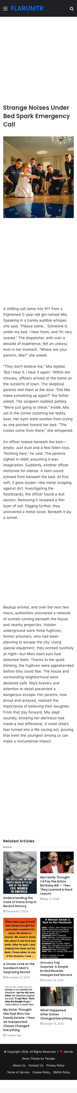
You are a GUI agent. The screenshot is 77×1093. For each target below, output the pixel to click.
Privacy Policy (55, 1065)
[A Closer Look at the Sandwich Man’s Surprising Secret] (20, 939)
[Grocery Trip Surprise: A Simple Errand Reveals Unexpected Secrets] (57, 938)
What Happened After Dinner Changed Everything (56, 1014)
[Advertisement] (38, 58)
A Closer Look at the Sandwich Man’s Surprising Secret (19, 968)
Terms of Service (18, 1072)
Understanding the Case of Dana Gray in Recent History (19, 902)
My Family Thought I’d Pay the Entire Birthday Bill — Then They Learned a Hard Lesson (56, 885)
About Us (19, 1065)
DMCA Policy (61, 1072)
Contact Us (35, 1065)
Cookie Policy (41, 1072)
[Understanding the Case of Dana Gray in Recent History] (20, 873)
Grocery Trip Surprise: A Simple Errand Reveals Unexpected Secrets (56, 969)
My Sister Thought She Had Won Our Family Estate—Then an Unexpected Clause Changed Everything (19, 1019)
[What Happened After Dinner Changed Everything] (57, 996)
